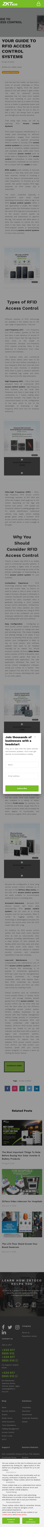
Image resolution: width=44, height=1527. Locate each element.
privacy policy (21, 1514)
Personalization (13, 1502)
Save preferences (30, 1521)
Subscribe (22, 788)
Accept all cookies (11, 1521)
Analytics (10, 1482)
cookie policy (7, 1514)
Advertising (11, 1492)
